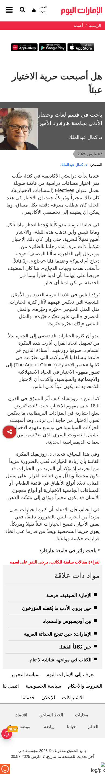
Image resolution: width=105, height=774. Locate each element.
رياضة (49, 726)
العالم (93, 726)
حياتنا (71, 726)
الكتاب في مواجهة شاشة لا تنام (61, 659)
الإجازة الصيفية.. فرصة (69, 595)
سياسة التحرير (25, 674)
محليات (81, 715)
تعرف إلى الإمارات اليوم (70, 674)
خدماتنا (28, 697)
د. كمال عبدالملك (73, 165)
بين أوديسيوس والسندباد (67, 621)
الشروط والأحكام (85, 686)
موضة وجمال (18, 726)
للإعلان (48, 697)
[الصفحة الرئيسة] (81, 8)
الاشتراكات (73, 697)
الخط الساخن (51, 715)
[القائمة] (22, 10)
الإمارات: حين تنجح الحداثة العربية (58, 634)
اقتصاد (21, 715)
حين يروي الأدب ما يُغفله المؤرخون (57, 608)
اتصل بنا (11, 686)
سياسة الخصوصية (43, 686)
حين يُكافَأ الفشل (75, 647)
